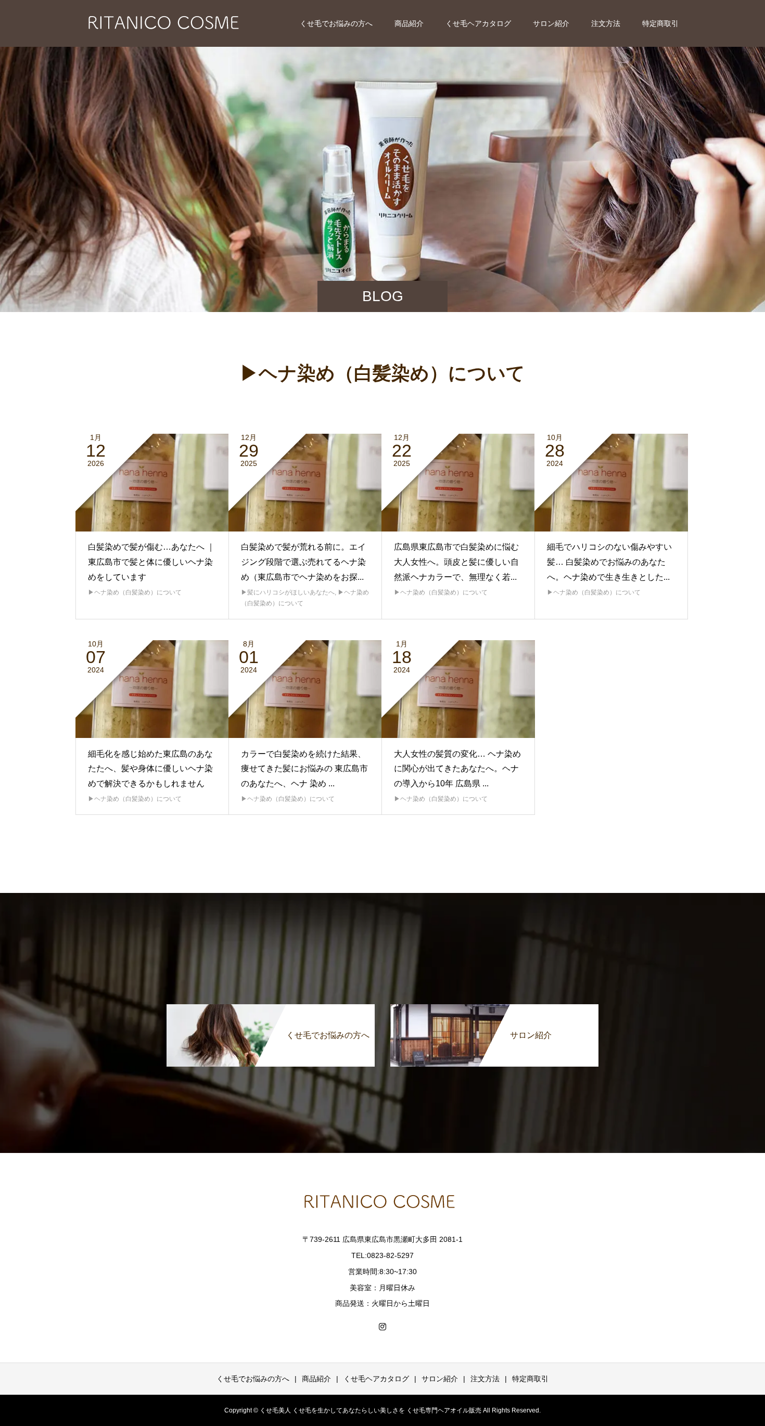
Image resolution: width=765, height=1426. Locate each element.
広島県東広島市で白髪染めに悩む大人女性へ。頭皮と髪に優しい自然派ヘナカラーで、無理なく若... (456, 561)
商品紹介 (409, 23)
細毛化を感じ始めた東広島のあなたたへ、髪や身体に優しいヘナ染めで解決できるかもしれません (150, 768)
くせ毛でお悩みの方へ (336, 23)
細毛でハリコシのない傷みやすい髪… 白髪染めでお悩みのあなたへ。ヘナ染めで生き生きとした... (609, 561)
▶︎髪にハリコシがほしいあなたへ (288, 592)
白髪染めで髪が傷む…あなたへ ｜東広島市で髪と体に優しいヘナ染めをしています (151, 561)
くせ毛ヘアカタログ (478, 23)
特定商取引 (660, 23)
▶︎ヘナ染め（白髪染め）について (135, 592)
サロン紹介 (551, 23)
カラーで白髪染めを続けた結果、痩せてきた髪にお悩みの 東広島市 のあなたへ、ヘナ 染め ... (304, 768)
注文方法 (605, 23)
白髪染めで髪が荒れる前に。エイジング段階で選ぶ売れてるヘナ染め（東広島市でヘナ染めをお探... (303, 561)
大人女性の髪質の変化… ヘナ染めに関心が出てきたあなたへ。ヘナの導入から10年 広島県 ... (457, 768)
